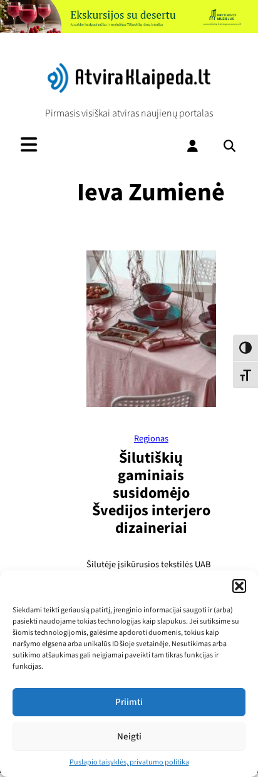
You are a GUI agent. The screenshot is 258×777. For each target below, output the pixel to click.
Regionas (151, 438)
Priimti (129, 702)
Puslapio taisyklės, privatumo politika (129, 762)
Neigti (129, 736)
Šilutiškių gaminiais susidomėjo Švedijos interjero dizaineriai (151, 493)
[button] (239, 586)
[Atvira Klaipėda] (129, 89)
